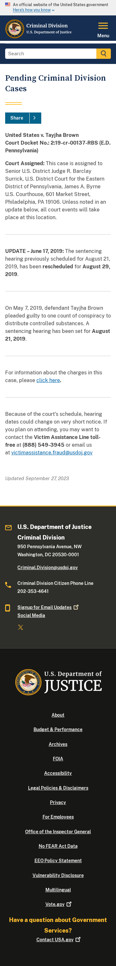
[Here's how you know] (58, 7)
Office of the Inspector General (58, 831)
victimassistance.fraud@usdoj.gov (51, 453)
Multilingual (58, 889)
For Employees (58, 816)
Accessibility (58, 773)
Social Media (31, 615)
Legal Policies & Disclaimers (58, 788)
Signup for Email (44, 607)
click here (48, 380)
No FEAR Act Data (58, 846)
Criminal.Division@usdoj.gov (47, 567)
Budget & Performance (58, 729)
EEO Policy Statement (58, 860)
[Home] (38, 37)
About (58, 715)
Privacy (58, 802)
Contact (54, 939)
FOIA (58, 758)
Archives (58, 744)
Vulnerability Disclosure (58, 875)
